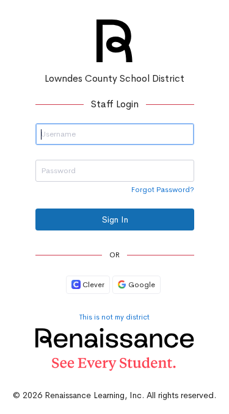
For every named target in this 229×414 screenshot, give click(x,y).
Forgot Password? (162, 190)
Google (140, 285)
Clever (92, 285)
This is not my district (114, 317)
